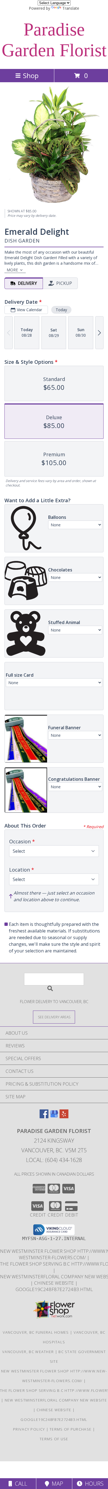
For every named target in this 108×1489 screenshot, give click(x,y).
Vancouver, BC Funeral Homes (36, 1332)
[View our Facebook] (44, 1116)
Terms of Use (54, 1438)
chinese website (54, 1283)
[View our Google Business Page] (54, 1116)
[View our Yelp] (64, 1116)
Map (56, 1483)
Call (19, 1483)
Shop (30, 75)
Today (61, 309)
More (12, 269)
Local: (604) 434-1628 (54, 1160)
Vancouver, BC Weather (28, 1351)
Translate (70, 8)
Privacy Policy (29, 1429)
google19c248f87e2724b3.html (54, 1289)
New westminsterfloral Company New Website (56, 1400)
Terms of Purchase (70, 1429)
